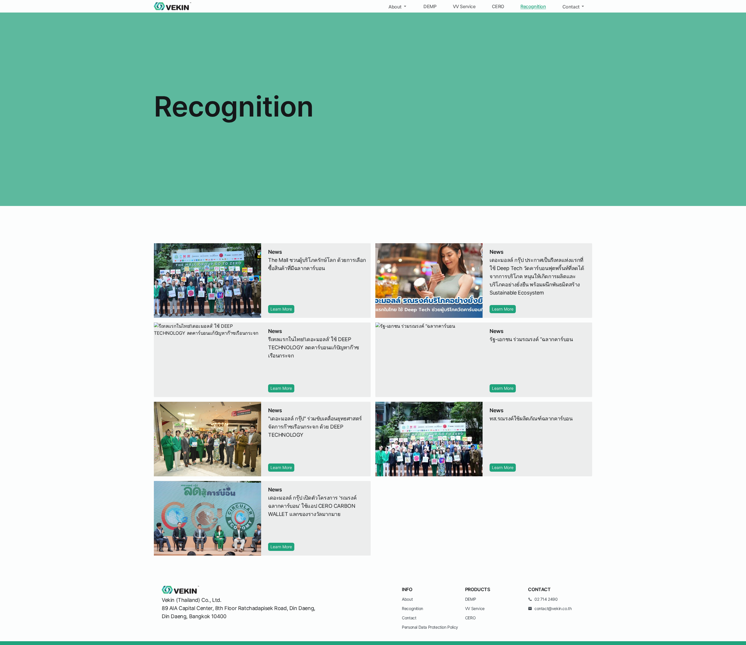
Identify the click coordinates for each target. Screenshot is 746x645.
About (395, 7)
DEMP (429, 6)
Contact (571, 7)
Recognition (533, 6)
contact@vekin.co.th (552, 608)
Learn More (281, 308)
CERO (498, 6)
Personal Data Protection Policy (430, 627)
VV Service (464, 6)
